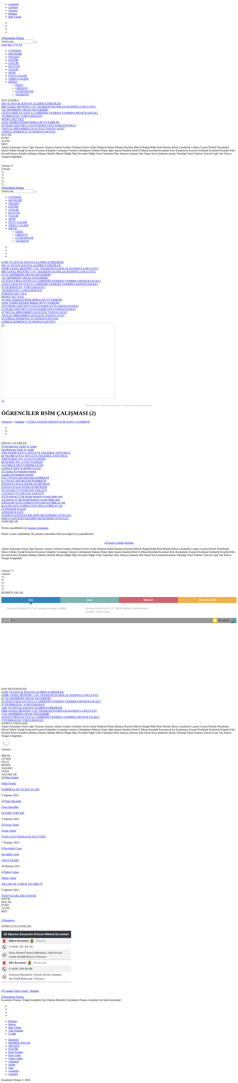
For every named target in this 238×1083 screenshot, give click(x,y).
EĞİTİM (13, 60)
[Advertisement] (105, 657)
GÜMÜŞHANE (24, 91)
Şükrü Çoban (8, 878)
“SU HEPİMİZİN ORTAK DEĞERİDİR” (25, 109)
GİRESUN (21, 88)
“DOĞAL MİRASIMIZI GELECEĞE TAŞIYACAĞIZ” (33, 128)
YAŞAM (13, 69)
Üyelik (12, 1033)
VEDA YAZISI (10, 860)
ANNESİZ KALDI (12, 512)
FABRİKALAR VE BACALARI (20, 789)
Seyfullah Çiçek (10, 854)
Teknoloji (13, 1061)
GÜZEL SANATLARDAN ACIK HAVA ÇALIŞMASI (58, 421)
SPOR (12, 72)
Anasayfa (6, 421)
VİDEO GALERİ (18, 78)
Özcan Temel (8, 830)
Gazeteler (13, 4)
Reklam (12, 13)
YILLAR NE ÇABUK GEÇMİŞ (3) (21, 883)
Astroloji (13, 7)
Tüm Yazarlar (15, 1030)
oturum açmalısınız (38, 527)
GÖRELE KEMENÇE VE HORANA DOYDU (28, 131)
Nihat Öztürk (8, 783)
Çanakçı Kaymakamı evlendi (17, 474)
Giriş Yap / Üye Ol (11, 44)
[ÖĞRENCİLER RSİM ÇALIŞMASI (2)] (58, 397)
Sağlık (11, 1064)
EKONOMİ (15, 53)
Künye (12, 1024)
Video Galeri (15, 1058)
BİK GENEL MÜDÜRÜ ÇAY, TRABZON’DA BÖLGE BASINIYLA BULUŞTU (48, 106)
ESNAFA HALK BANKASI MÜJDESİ (24, 487)
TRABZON (22, 94)
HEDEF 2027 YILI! (12, 119)
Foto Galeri (14, 1055)
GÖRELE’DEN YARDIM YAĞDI (21, 468)
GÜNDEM (14, 50)
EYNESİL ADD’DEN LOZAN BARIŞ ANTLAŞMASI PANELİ (38, 125)
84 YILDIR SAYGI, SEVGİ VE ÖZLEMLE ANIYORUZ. (34, 455)
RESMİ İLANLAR (19, 1042)
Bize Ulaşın (14, 16)
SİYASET (14, 56)
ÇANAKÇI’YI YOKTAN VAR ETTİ (22, 493)
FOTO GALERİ (17, 75)
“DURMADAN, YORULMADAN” (22, 116)
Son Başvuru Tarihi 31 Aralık (17, 449)
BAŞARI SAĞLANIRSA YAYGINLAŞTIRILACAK (32, 505)
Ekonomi (13, 1039)
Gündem (19, 421)
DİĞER (12, 81)
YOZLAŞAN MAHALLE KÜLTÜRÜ (23, 836)
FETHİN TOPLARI (12, 813)
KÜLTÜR (14, 66)
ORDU (19, 85)
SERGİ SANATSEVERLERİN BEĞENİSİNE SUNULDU (35, 518)
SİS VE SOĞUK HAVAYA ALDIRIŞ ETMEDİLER (31, 103)
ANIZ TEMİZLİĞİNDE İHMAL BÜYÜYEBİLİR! (30, 122)
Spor (11, 1067)
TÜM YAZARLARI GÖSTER (18, 895)
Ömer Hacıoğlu (9, 807)
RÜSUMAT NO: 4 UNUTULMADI (22, 462)
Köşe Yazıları (15, 1052)
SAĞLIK (13, 63)
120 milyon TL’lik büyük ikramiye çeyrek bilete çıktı (30, 499)
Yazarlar (12, 10)
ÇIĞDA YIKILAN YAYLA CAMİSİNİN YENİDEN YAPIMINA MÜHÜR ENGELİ (49, 112)
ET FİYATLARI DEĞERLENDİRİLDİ (23, 480)
